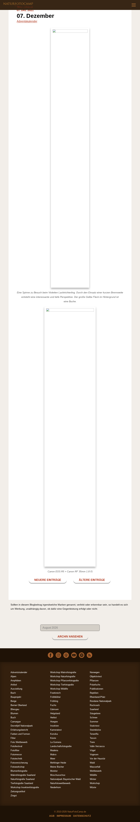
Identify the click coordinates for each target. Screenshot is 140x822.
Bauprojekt (16, 697)
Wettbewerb (95, 771)
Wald (92, 762)
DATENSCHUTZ (82, 815)
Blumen (14, 713)
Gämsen (54, 709)
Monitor (54, 771)
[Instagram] (58, 654)
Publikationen (96, 688)
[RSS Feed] (89, 654)
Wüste (93, 787)
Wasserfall (95, 767)
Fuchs (53, 705)
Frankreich (55, 693)
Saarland (94, 709)
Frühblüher (55, 697)
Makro (53, 754)
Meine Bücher (57, 767)
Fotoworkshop (17, 767)
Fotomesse (16, 754)
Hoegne (54, 721)
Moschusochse (57, 775)
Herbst (53, 717)
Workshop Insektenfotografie (25, 787)
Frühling (54, 701)
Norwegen (95, 672)
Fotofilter (15, 750)
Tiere (92, 742)
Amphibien (16, 680)
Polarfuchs (95, 684)
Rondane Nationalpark (100, 701)
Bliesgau (15, 709)
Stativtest (94, 725)
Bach (13, 693)
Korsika (54, 734)
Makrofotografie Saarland (23, 775)
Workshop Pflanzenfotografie (64, 680)
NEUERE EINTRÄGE (47, 579)
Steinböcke (95, 730)
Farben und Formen (20, 734)
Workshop (95, 783)
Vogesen (94, 754)
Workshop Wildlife (59, 688)
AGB (51, 815)
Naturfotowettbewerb (60, 783)
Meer (52, 758)
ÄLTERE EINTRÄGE (92, 579)
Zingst (14, 795)
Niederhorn (55, 787)
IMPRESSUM (64, 815)
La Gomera (55, 742)
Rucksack (95, 705)
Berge (13, 701)
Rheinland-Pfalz (97, 697)
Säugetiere (95, 713)
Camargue (16, 721)
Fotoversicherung (19, 762)
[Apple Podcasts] (66, 654)
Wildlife (93, 775)
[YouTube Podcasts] (74, 654)
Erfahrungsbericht (19, 730)
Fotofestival (16, 746)
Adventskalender (27, 21)
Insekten (54, 725)
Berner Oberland (19, 705)
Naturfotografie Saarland (22, 779)
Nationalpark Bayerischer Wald (65, 779)
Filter (13, 738)
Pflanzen (94, 680)
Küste (53, 738)
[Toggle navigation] (133, 5)
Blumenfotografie (19, 771)
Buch (13, 717)
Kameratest (56, 730)
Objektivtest (96, 676)
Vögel (92, 750)
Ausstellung (16, 688)
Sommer (94, 721)
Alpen (13, 676)
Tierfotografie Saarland (22, 783)
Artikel (14, 684)
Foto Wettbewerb (19, 742)
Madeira (54, 750)
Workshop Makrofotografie (63, 672)
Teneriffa (94, 734)
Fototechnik (16, 758)
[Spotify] (81, 654)
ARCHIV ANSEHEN (70, 636)
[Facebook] (50, 654)
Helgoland (55, 713)
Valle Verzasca (97, 746)
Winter (93, 779)
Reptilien (94, 693)
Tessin (93, 738)
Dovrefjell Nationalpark (22, 725)
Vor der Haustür (97, 758)
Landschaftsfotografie (61, 746)
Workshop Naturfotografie (62, 676)
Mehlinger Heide (58, 762)
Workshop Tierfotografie (62, 684)
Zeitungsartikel (18, 791)
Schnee (93, 717)
